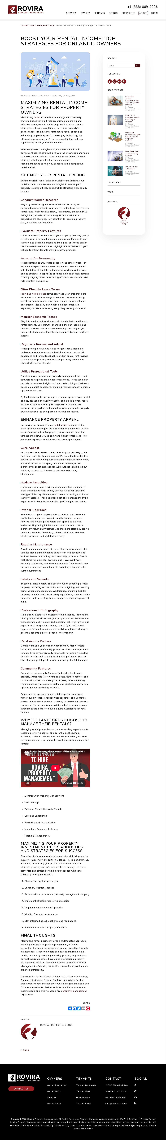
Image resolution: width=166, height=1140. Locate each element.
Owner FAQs (54, 1091)
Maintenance (83, 1097)
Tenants (100, 13)
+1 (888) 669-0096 (142, 7)
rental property (62, 425)
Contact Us (21, 1088)
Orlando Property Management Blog (37, 25)
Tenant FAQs (83, 1091)
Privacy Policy (147, 1119)
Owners (86, 13)
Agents (113, 13)
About (143, 13)
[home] (26, 9)
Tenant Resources (86, 1085)
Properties (128, 13)
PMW (123, 1119)
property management (74, 991)
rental (37, 117)
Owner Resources (56, 1085)
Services (71, 13)
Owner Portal (54, 1103)
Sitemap (133, 1119)
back (26, 1050)
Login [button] (154, 13)
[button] (110, 81)
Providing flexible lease (33, 294)
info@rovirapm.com (116, 1103)
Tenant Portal (83, 1103)
